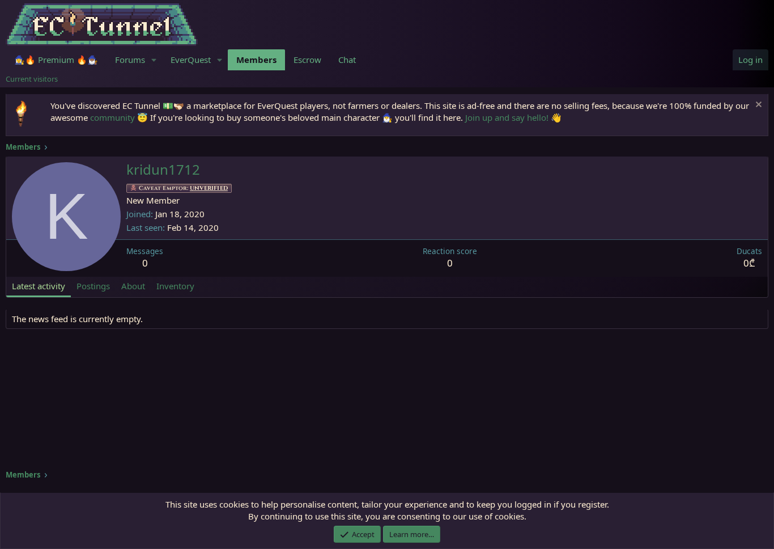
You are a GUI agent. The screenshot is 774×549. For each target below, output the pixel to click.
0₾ (749, 262)
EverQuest (191, 59)
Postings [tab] (93, 286)
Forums (130, 59)
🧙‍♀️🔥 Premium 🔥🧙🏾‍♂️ (56, 59)
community (112, 117)
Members (256, 59)
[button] (154, 59)
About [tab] (133, 286)
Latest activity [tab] (38, 286)
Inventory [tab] (175, 286)
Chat (347, 59)
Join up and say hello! (506, 117)
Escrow (307, 59)
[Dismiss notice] (757, 106)
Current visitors (32, 79)
